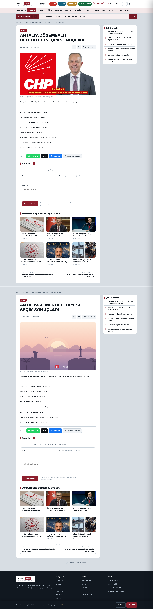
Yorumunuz (26, 185)
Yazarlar (73, 3)
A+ (79, 47)
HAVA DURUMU (100, 10)
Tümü (133, 16)
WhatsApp (34, 156)
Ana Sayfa (19, 22)
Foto (54, 3)
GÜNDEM (31, 10)
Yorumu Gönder (30, 204)
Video (63, 3)
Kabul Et (132, 605)
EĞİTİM (50, 10)
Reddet (120, 605)
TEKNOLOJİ (87, 10)
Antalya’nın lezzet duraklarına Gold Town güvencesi (62, 16)
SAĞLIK (68, 10)
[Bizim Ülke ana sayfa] (24, 4)
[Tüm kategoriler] (135, 4)
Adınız (24, 176)
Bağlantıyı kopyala (89, 47)
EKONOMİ (59, 10)
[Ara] (124, 4)
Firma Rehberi (86, 3)
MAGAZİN (77, 10)
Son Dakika (99, 3)
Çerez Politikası (61, 605)
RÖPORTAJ (113, 10)
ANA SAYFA (21, 10)
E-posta (69, 176)
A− (74, 47)
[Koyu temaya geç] (130, 4)
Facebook (56, 156)
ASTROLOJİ (124, 10)
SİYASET (41, 10)
